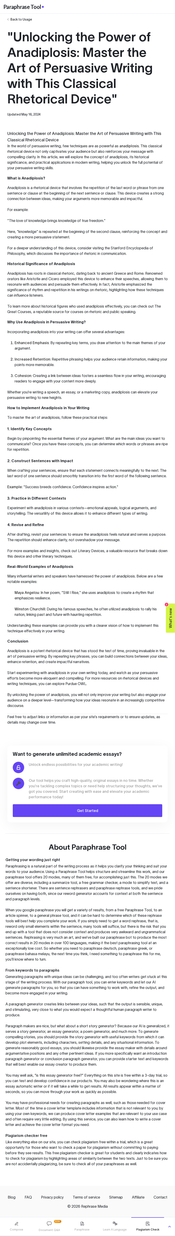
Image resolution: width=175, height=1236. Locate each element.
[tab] (16, 1226)
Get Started (87, 811)
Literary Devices (91, 551)
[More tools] (169, 1227)
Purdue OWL (75, 684)
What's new (169, 616)
